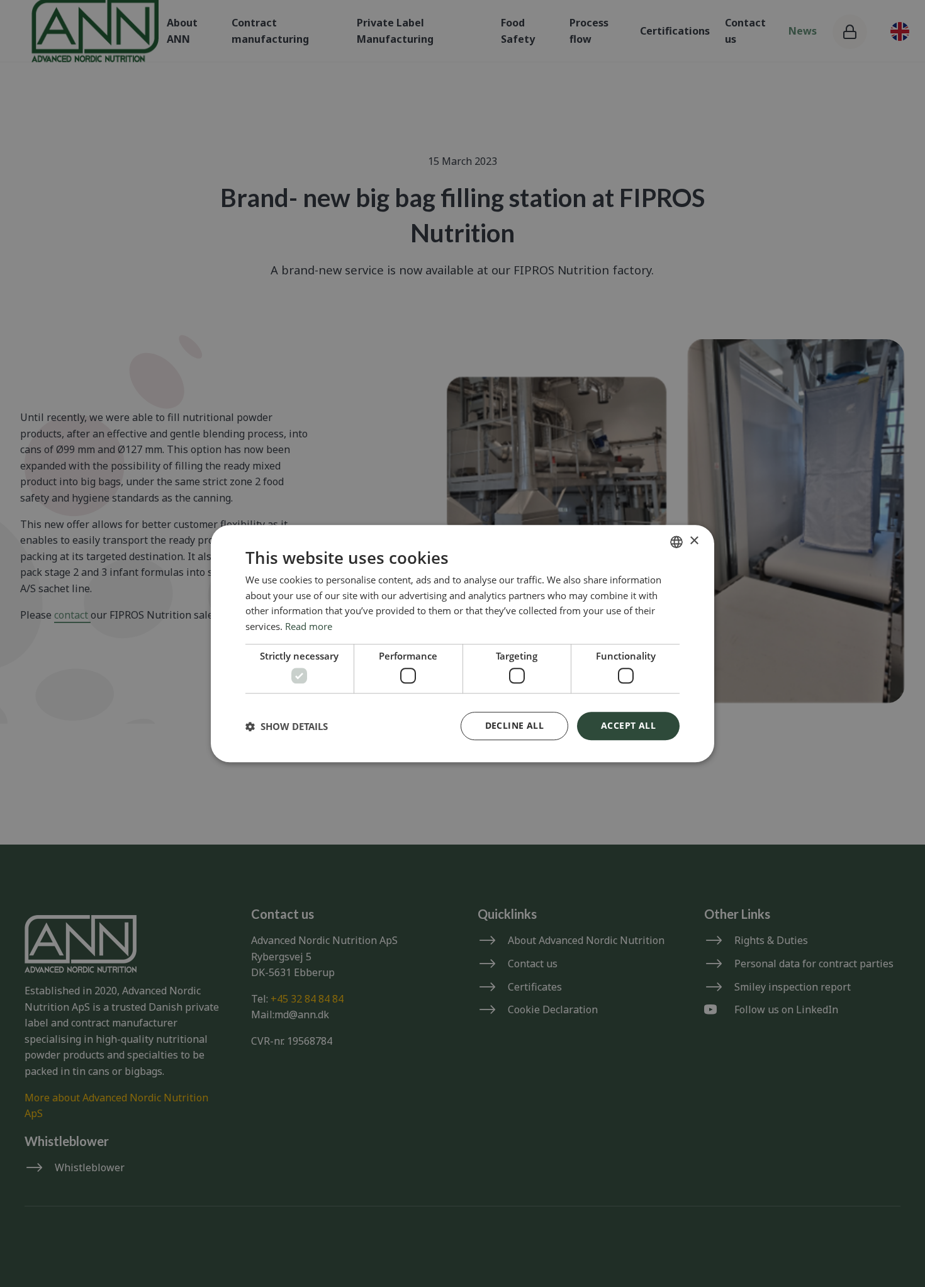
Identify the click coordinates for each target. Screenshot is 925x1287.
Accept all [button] (628, 725)
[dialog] (462, 644)
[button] (286, 726)
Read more (308, 626)
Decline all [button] (514, 725)
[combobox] (676, 542)
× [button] (693, 541)
